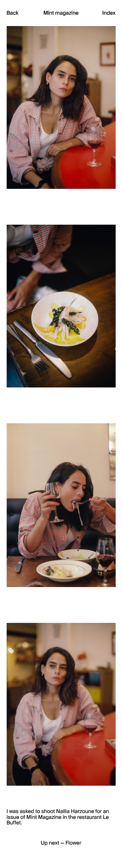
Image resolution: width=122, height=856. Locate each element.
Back (13, 13)
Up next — (61, 843)
